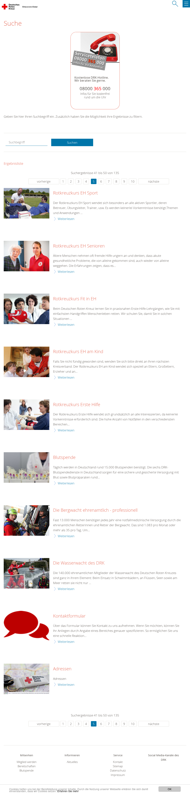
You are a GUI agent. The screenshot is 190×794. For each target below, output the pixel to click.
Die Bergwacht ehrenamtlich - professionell (95, 510)
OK (169, 789)
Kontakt (118, 762)
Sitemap (118, 766)
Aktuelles (72, 762)
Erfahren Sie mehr (68, 791)
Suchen (72, 142)
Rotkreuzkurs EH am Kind (78, 351)
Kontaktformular (69, 616)
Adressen (62, 669)
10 (133, 181)
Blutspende (64, 457)
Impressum (118, 775)
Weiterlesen (66, 219)
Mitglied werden (27, 762)
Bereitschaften (27, 766)
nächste (153, 181)
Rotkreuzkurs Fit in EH (74, 299)
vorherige (43, 181)
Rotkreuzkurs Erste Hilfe (76, 404)
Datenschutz (118, 770)
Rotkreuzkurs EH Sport (75, 193)
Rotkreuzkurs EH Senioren (79, 246)
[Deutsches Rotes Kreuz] (11, 7)
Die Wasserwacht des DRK (78, 563)
